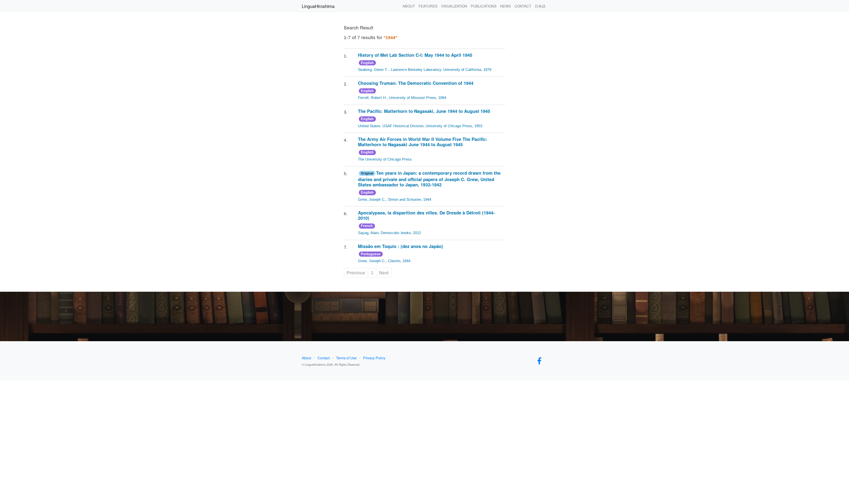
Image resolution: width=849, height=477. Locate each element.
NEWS (505, 6)
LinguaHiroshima (318, 6)
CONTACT (522, 6)
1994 (442, 98)
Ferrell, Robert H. (372, 98)
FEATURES (428, 6)
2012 (417, 233)
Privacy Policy (374, 357)
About (306, 357)
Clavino (394, 261)
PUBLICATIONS (484, 6)
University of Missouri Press (412, 98)
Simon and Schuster (404, 199)
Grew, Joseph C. (372, 199)
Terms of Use (346, 357)
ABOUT (409, 6)
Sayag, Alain (368, 233)
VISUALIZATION (454, 6)
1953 (478, 126)
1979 (487, 70)
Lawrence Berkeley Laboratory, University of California (436, 70)
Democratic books (396, 233)
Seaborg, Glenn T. (373, 70)
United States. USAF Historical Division (390, 126)
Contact (323, 357)
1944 (427, 199)
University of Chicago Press (449, 126)
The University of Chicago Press (385, 159)
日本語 (540, 6)
